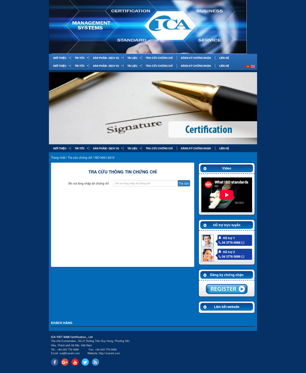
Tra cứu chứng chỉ (159, 58)
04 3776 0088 (231, 242)
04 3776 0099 (231, 256)
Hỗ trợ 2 (229, 252)
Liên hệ (224, 58)
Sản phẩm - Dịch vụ (106, 58)
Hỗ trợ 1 (229, 238)
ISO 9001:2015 (104, 157)
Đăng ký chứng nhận (196, 58)
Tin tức (80, 58)
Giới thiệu (59, 58)
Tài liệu (132, 58)
